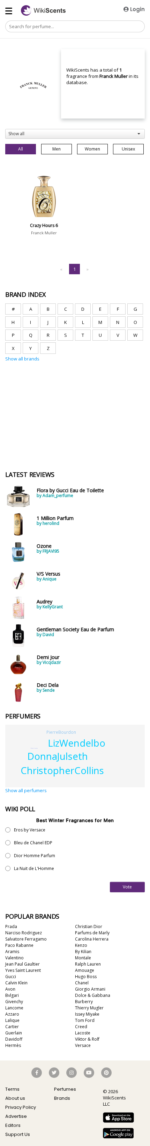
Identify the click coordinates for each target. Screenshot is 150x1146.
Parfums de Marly (92, 933)
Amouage (84, 970)
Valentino (14, 958)
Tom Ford (85, 1020)
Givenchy (14, 1002)
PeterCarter (34, 748)
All (20, 149)
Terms (12, 1089)
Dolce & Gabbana (92, 995)
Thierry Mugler (89, 1008)
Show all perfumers (26, 790)
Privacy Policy (20, 1107)
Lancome (14, 1008)
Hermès (13, 1045)
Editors (13, 1125)
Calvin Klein (16, 983)
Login (137, 9)
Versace (83, 1045)
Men (56, 149)
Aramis (12, 951)
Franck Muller (44, 232)
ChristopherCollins (62, 770)
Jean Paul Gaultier (22, 964)
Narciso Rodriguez (23, 933)
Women (92, 149)
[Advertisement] (57, 395)
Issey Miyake (87, 1014)
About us (15, 1098)
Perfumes (65, 1089)
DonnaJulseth (57, 756)
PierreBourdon (61, 732)
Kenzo (81, 945)
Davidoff (13, 1039)
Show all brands (22, 359)
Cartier (12, 1027)
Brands (62, 1098)
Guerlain (13, 1033)
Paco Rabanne (19, 945)
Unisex (128, 149)
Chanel (82, 983)
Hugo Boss (86, 977)
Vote (127, 887)
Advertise (16, 1116)
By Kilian (83, 951)
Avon (10, 989)
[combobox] (75, 134)
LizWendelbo (76, 743)
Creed (81, 1027)
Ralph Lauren (88, 964)
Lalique (12, 1020)
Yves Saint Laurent (23, 970)
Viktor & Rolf (87, 1039)
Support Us (17, 1134)
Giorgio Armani (90, 989)
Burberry (84, 1002)
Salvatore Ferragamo (26, 939)
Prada (11, 926)
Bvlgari (12, 995)
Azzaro (12, 1014)
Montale (83, 958)
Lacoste (82, 1033)
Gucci (10, 977)
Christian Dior (88, 926)
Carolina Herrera (91, 939)
